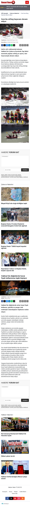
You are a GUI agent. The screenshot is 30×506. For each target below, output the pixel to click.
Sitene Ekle (14, 493)
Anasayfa (5, 13)
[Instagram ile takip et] (19, 498)
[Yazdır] (20, 45)
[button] (23, 45)
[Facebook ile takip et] (7, 498)
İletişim (16, 491)
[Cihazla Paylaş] (14, 45)
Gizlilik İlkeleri (23, 491)
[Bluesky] (7, 45)
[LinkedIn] (9, 45)
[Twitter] (5, 45)
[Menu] (27, 2)
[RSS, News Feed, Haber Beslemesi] (23, 498)
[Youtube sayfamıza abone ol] (15, 498)
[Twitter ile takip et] (11, 498)
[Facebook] (2, 45)
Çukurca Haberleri (14, 13)
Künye (10, 491)
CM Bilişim (6, 503)
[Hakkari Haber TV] (8, 2)
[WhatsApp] (12, 45)
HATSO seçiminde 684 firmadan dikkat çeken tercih (16, 7)
